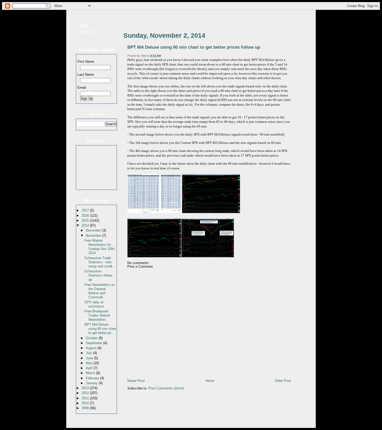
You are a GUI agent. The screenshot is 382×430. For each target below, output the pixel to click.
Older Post (283, 381)
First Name (85, 61)
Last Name (85, 74)
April (90, 368)
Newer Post (136, 381)
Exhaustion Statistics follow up (98, 275)
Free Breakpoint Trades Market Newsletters (97, 315)
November (94, 236)
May (89, 363)
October (92, 338)
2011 (86, 398)
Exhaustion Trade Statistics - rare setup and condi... (99, 262)
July (89, 353)
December (94, 230)
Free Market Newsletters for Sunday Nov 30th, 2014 (99, 247)
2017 (86, 210)
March (91, 373)
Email (81, 87)
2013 (86, 388)
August (91, 348)
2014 (86, 225)
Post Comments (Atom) (166, 388)
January (92, 383)
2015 (86, 220)
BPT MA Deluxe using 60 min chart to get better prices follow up (193, 47)
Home (84, 26)
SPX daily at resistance (94, 304)
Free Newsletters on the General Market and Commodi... (99, 291)
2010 (86, 403)
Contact (87, 32)
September (94, 343)
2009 (86, 408)
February (93, 378)
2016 (86, 215)
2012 (86, 393)
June (90, 358)
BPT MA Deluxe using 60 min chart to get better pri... (100, 329)
